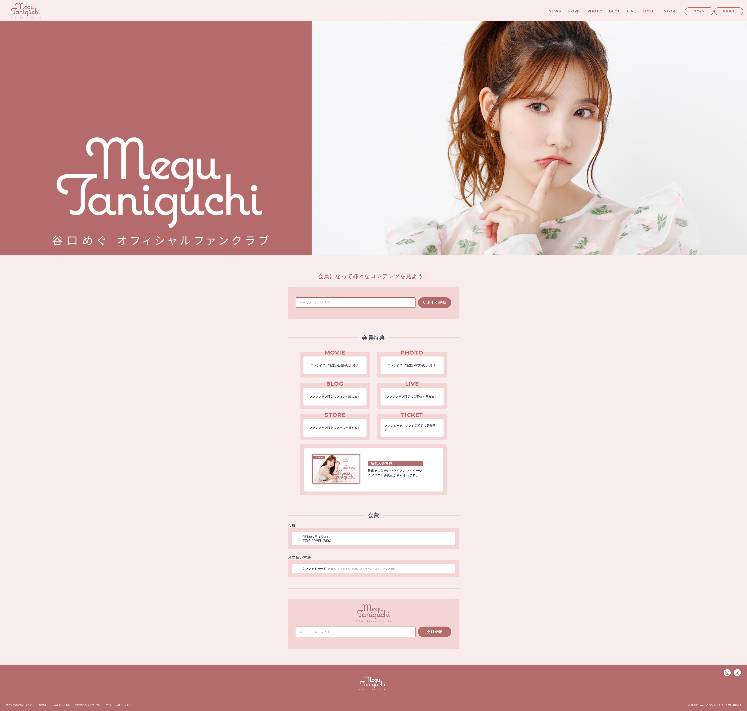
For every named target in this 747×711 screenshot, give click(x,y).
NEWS (555, 11)
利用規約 (43, 704)
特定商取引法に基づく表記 (87, 704)
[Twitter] (737, 672)
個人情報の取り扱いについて (20, 704)
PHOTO (595, 11)
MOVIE (574, 11)
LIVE (631, 11)
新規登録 (728, 11)
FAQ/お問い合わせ (61, 704)
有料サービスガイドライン (118, 704)
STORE (671, 11)
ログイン (699, 11)
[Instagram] (727, 672)
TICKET (650, 11)
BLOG (615, 11)
